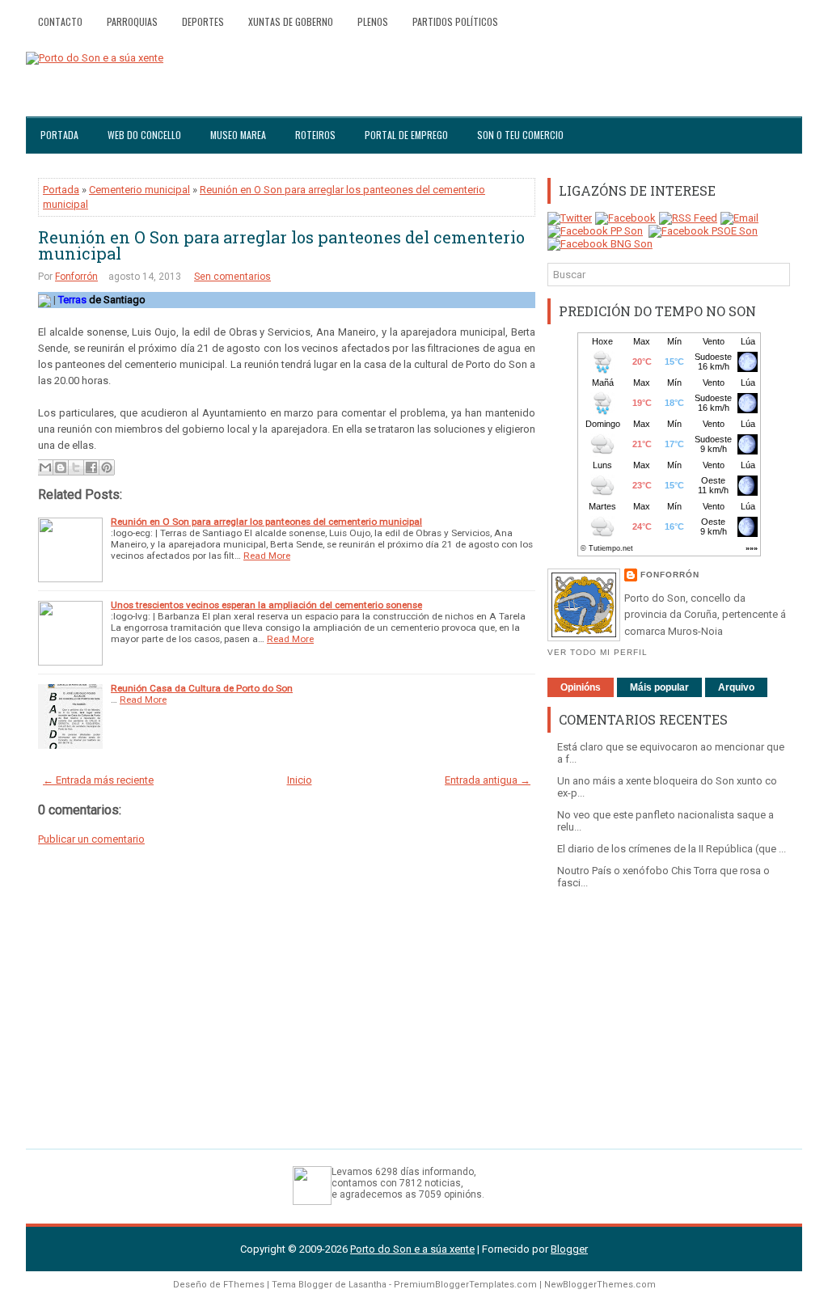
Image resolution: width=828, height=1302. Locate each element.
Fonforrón (76, 276)
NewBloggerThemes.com (600, 1284)
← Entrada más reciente (98, 780)
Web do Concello (144, 135)
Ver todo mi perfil (597, 652)
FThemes (243, 1284)
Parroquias (132, 21)
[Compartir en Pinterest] (107, 467)
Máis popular (659, 687)
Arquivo (736, 687)
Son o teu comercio (520, 135)
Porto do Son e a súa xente (412, 1249)
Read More (266, 555)
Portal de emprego (406, 135)
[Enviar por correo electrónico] (45, 467)
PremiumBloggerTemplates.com (465, 1284)
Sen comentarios (232, 276)
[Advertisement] (668, 1011)
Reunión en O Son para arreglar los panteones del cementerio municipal (281, 245)
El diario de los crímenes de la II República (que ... (671, 849)
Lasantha (368, 1284)
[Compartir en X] (76, 467)
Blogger (569, 1249)
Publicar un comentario (91, 839)
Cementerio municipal (139, 190)
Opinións (580, 687)
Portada (59, 135)
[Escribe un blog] (61, 467)
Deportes (203, 21)
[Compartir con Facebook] (91, 467)
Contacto (60, 21)
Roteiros (315, 135)
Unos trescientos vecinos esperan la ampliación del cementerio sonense (266, 605)
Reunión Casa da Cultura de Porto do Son (202, 688)
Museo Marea (238, 135)
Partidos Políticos (455, 21)
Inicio (299, 780)
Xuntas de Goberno (290, 21)
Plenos (372, 21)
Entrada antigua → (487, 780)
